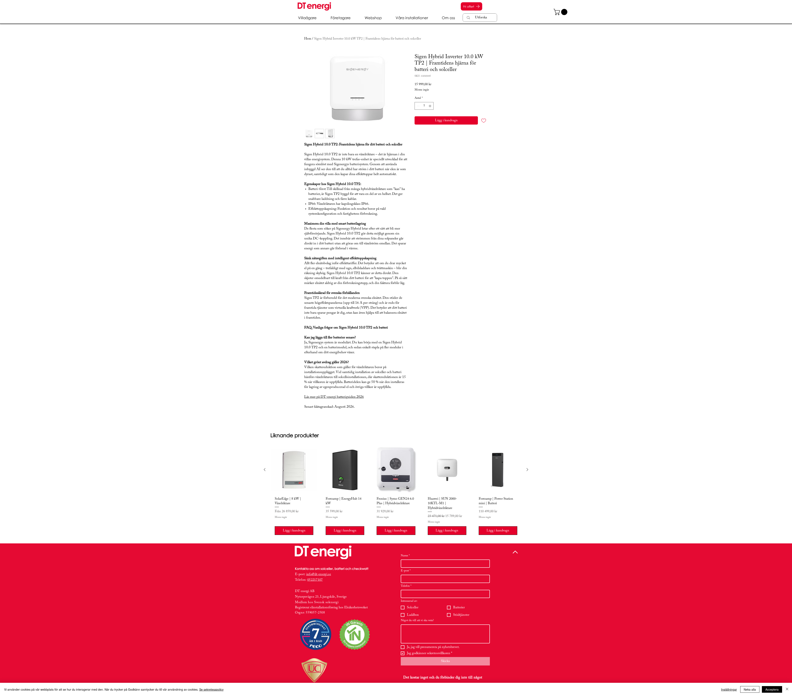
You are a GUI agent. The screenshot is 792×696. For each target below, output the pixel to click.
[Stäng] (787, 689)
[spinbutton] (424, 106)
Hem (307, 38)
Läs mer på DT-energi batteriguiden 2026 (334, 397)
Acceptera (772, 689)
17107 (318, 580)
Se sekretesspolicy (211, 689)
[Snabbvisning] (294, 469)
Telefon (406, 586)
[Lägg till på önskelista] (484, 120)
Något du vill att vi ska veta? (417, 620)
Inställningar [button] (729, 689)
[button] (561, 12)
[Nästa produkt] (527, 469)
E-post (406, 570)
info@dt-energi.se (318, 574)
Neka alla (750, 689)
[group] (396, 492)
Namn (405, 555)
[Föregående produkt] (264, 469)
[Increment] (430, 106)
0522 (310, 580)
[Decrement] (417, 106)
